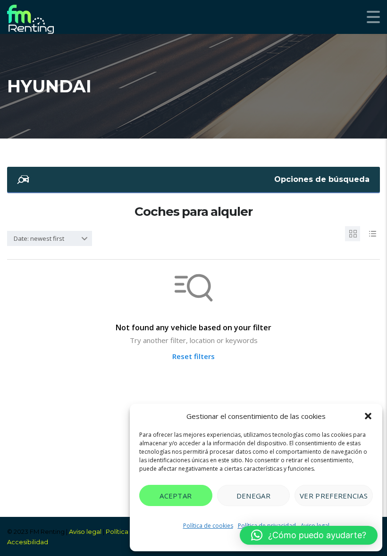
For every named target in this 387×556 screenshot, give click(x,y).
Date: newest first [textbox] (39, 238)
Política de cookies (208, 526)
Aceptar (176, 495)
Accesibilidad (27, 542)
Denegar (253, 495)
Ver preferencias (334, 495)
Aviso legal (85, 531)
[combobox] (49, 238)
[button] (368, 416)
